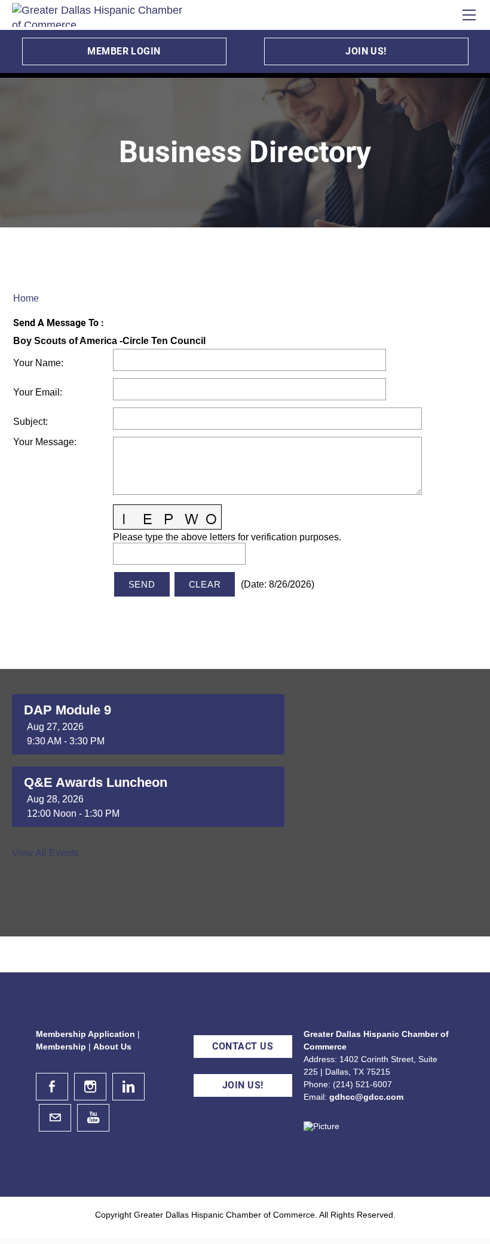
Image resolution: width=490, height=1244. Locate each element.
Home (26, 298)
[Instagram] (90, 1086)
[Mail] (55, 1118)
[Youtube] (93, 1118)
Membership (61, 1046)
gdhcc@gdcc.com (366, 1097)
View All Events (45, 853)
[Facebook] (52, 1086)
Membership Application (85, 1034)
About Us (112, 1046)
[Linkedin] (128, 1086)
